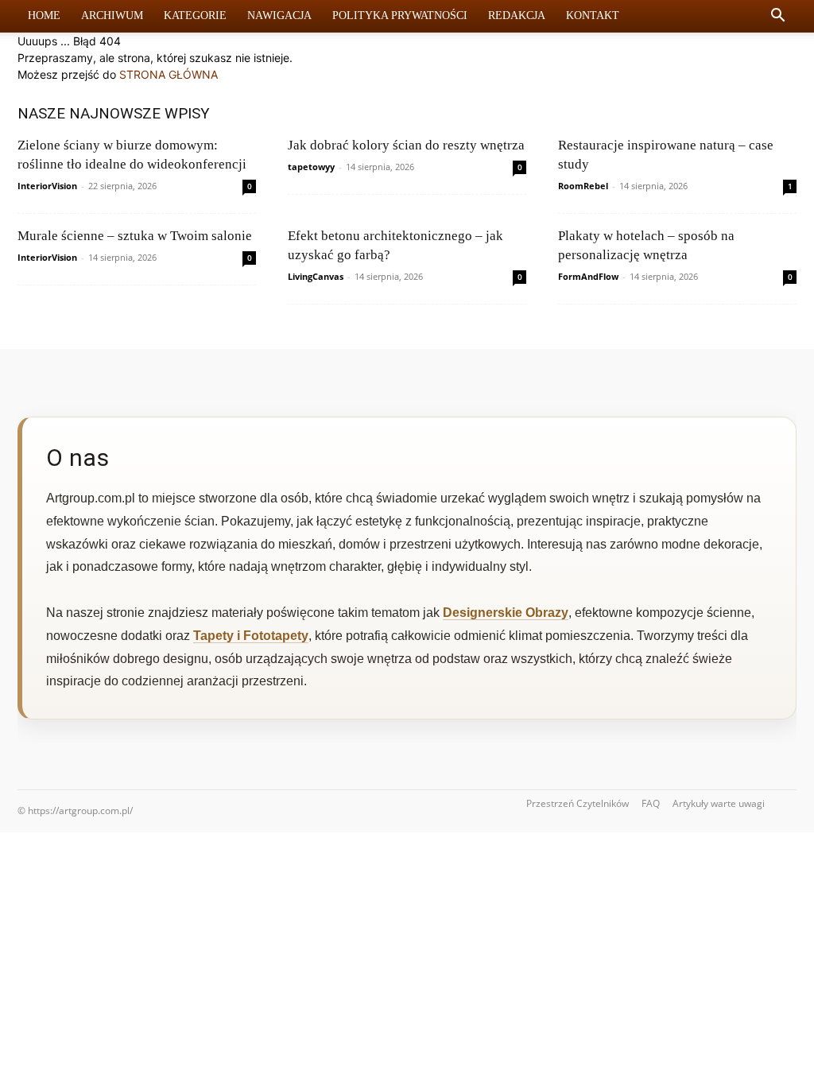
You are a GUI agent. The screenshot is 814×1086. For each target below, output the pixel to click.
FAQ (651, 803)
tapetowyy (311, 167)
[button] (777, 17)
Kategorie (195, 15)
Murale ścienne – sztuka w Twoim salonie (134, 235)
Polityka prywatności (399, 15)
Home (44, 15)
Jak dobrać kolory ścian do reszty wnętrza (406, 145)
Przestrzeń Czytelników (577, 803)
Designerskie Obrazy (505, 612)
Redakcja (516, 15)
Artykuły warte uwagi (719, 803)
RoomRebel (583, 186)
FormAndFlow (588, 276)
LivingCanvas (315, 276)
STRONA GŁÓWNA (168, 74)
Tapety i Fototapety (250, 635)
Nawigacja (279, 15)
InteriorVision (47, 186)
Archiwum (112, 15)
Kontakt (592, 15)
